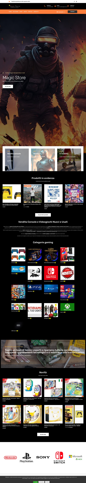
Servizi (30, 11)
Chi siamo (15, 11)
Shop (21, 11)
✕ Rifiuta (47, 481)
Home (10, 11)
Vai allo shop (8, 86)
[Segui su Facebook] (74, 1)
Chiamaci (72, 11)
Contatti (36, 11)
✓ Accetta (35, 481)
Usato (25, 11)
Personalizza (41, 481)
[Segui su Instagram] (76, 1)
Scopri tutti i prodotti (43, 214)
